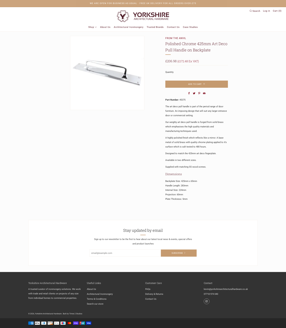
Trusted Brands (155, 27)
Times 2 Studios (75, 314)
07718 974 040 (211, 294)
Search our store (95, 304)
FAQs (147, 289)
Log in (266, 11)
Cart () (277, 11)
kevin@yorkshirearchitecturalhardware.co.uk (226, 289)
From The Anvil (175, 38)
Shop (91, 27)
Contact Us (173, 27)
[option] (107, 73)
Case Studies (190, 27)
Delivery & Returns (154, 294)
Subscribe (177, 253)
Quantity (169, 72)
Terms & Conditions (97, 299)
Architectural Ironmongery (128, 27)
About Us (105, 27)
